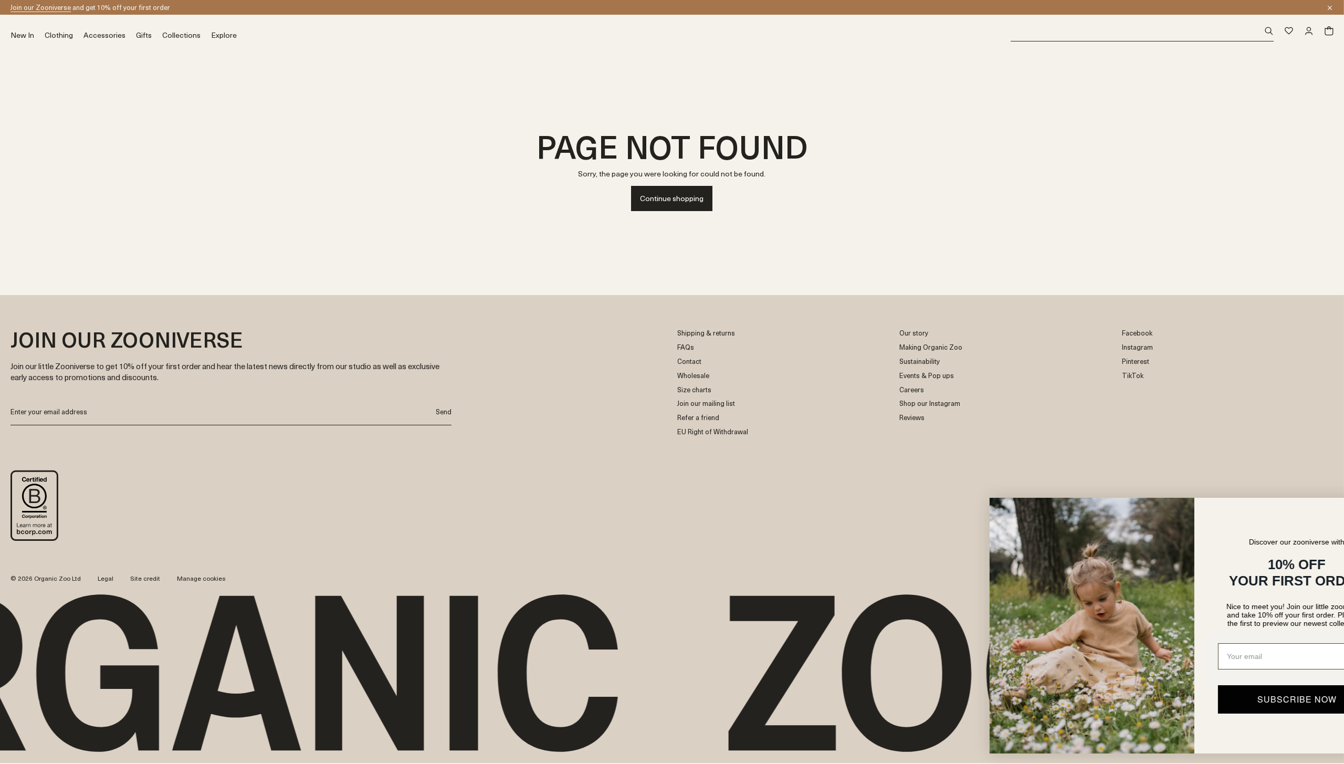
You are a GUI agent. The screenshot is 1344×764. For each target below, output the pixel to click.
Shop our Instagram (929, 403)
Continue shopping (672, 198)
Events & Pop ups (926, 375)
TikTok (1132, 375)
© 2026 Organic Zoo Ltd (45, 578)
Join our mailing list (706, 403)
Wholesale (693, 375)
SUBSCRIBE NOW (1231, 699)
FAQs (685, 347)
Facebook (1137, 333)
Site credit (145, 578)
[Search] (1142, 31)
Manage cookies (201, 578)
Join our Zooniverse (40, 7)
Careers (911, 389)
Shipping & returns (706, 333)
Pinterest (1135, 361)
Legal (105, 578)
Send (444, 411)
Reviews (912, 417)
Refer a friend (698, 417)
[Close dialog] (1320, 511)
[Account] (1309, 31)
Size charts (694, 389)
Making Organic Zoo (930, 347)
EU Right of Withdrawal (712, 431)
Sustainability (919, 361)
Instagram (1137, 347)
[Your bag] (1329, 31)
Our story (913, 333)
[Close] (1330, 8)
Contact (689, 361)
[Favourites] (1289, 31)
